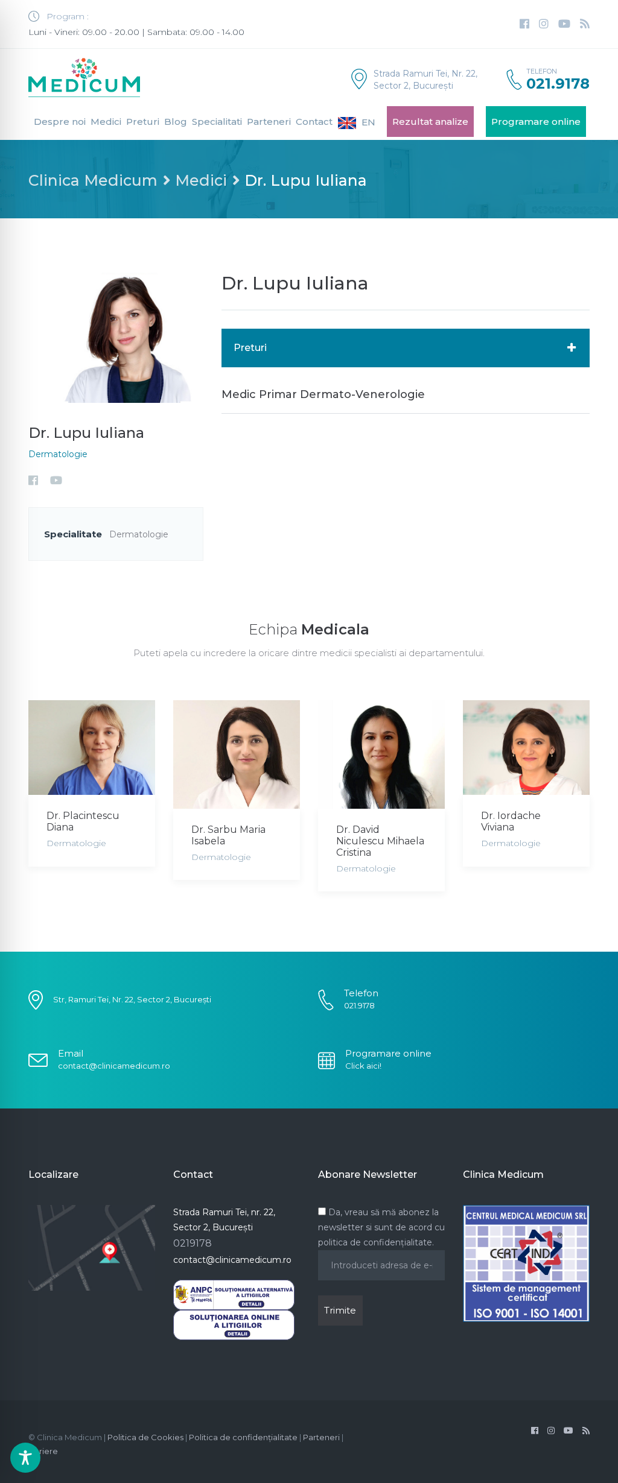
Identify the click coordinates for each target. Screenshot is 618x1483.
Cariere (43, 1451)
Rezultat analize (430, 121)
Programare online (536, 121)
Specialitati (217, 121)
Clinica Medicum (93, 180)
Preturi (142, 121)
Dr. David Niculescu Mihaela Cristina (380, 841)
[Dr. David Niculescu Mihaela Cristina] (381, 754)
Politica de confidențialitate (243, 1437)
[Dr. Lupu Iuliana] (115, 337)
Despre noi (60, 121)
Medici (106, 121)
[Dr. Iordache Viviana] (526, 747)
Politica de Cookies (145, 1437)
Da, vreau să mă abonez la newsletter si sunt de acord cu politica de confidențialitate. (381, 1227)
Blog (175, 121)
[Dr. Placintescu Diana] (91, 747)
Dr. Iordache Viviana (511, 821)
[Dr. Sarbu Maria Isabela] (236, 754)
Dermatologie (58, 454)
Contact (314, 121)
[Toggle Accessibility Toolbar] (25, 1457)
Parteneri (269, 121)
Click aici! (363, 1065)
